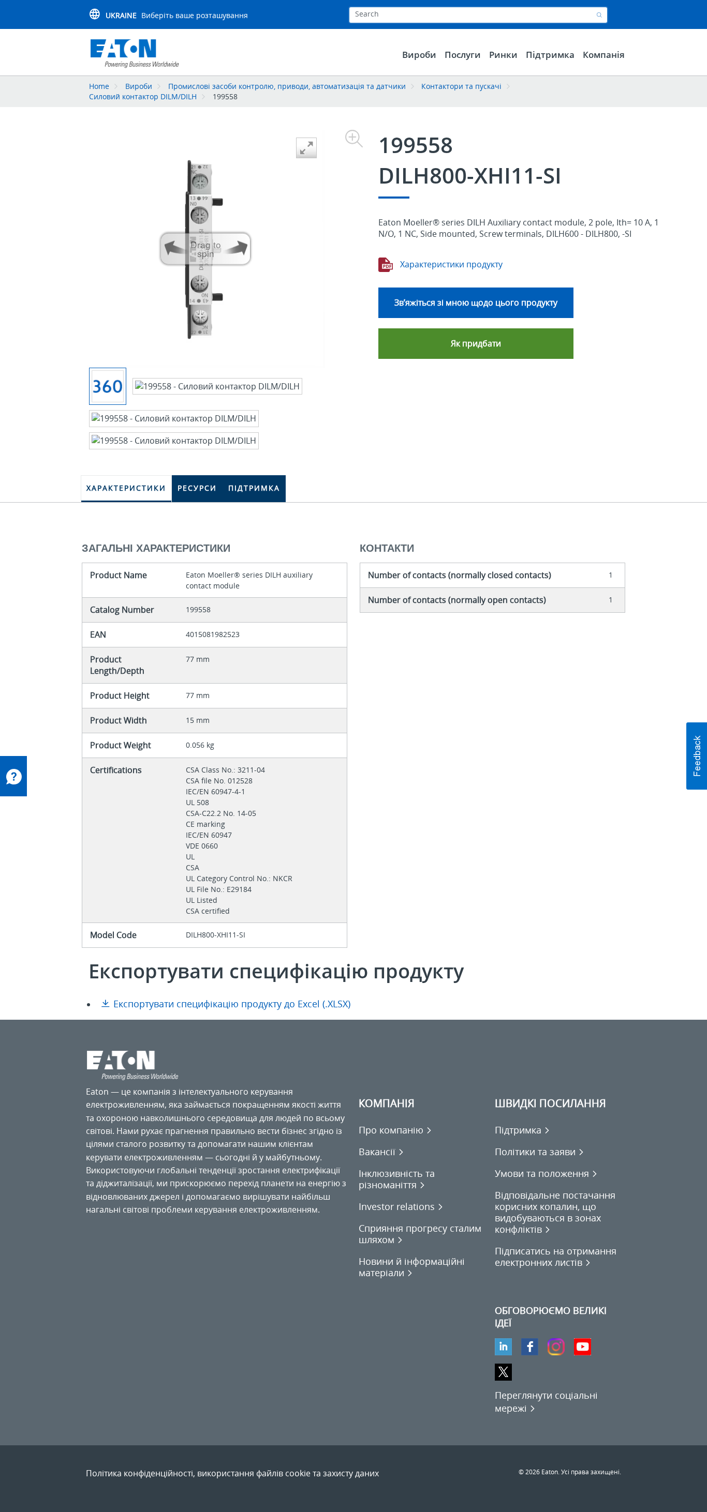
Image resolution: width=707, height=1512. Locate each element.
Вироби (138, 86)
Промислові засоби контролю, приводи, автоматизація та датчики (287, 86)
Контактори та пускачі (461, 86)
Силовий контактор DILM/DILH (143, 96)
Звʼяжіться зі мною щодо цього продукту (475, 302)
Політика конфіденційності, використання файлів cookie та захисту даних (232, 1473)
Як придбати (476, 343)
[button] (696, 756)
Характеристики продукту (450, 264)
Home (99, 86)
